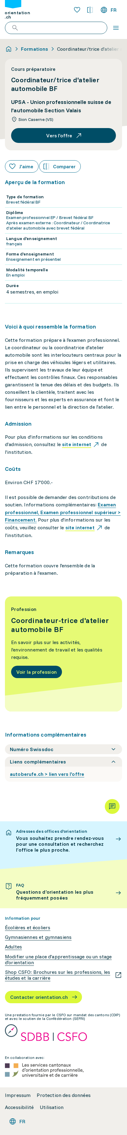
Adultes (13, 947)
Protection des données (64, 1095)
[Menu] (116, 28)
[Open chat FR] (112, 806)
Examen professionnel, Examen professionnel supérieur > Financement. (63, 512)
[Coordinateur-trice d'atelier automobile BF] (63, 654)
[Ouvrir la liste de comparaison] (90, 10)
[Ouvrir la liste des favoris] (77, 10)
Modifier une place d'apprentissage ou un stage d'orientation (58, 959)
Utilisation (51, 1107)
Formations (34, 48)
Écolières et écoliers (27, 928)
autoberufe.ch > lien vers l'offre (47, 774)
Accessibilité (19, 1107)
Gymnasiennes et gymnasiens (38, 937)
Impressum (18, 1095)
